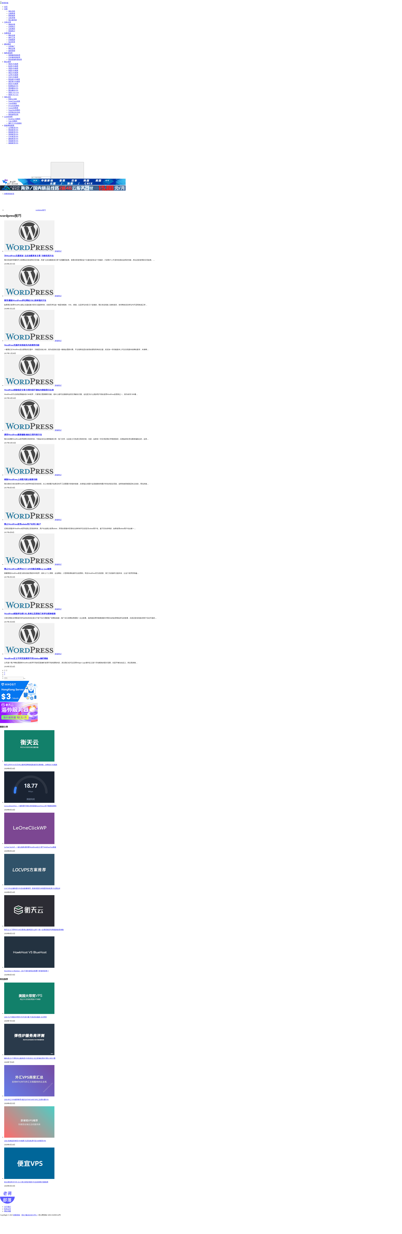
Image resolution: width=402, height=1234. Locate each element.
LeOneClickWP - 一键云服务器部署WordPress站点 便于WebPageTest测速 (30, 847)
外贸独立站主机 (14, 112)
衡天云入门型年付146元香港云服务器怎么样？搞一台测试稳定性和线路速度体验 (34, 930)
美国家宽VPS (13, 134)
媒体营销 (11, 51)
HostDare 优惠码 (14, 119)
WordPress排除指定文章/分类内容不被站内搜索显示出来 (29, 390)
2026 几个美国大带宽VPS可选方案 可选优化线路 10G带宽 (25, 1017)
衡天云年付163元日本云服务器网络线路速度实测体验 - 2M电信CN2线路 (30, 765)
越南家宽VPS (13, 139)
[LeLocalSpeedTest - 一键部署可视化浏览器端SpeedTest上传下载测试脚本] (29, 802)
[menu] (1, 1)
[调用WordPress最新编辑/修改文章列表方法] (29, 430)
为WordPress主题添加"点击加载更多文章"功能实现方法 (29, 256)
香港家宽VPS (13, 130)
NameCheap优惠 (14, 101)
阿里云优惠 (12, 99)
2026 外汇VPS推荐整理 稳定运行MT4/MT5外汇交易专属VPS (26, 1099)
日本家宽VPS (13, 136)
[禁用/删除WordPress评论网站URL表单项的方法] (29, 296)
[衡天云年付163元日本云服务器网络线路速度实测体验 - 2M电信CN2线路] (29, 761)
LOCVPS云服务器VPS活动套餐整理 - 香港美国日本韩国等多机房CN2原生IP (32, 888)
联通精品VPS (13, 86)
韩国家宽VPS (13, 132)
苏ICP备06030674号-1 (29, 1215)
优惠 (6, 9)
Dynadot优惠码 (13, 106)
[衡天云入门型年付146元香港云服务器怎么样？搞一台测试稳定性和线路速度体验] (29, 926)
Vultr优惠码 (12, 103)
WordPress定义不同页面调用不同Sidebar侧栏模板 (26, 658)
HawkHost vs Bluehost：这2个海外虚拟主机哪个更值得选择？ (26, 971)
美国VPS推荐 (13, 68)
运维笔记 (11, 26)
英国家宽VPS (13, 141)
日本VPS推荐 (13, 77)
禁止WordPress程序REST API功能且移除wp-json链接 (27, 569)
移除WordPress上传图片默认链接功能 (20, 479)
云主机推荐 (8, 117)
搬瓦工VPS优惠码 (15, 123)
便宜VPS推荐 (13, 73)
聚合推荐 (7, 62)
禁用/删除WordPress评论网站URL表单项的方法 (25, 300)
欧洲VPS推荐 (13, 66)
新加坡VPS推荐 (14, 79)
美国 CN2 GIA (13, 92)
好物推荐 (11, 40)
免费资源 (7, 33)
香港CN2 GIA (13, 95)
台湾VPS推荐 (13, 75)
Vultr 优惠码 (12, 121)
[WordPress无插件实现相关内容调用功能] (29, 341)
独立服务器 (12, 20)
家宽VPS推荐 (13, 84)
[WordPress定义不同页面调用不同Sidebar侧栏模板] (29, 654)
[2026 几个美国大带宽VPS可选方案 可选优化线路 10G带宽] (29, 1013)
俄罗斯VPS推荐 (14, 81)
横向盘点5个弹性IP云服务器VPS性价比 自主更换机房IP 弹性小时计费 (29, 1058)
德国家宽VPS (13, 143)
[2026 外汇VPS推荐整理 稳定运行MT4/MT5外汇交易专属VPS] (29, 1096)
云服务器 (11, 13)
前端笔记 (11, 31)
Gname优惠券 (13, 108)
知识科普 (11, 42)
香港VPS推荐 (13, 64)
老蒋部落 (16, 1215)
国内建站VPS (13, 90)
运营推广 (11, 46)
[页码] (24, 678)
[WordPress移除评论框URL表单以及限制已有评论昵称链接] (29, 609)
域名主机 (11, 11)
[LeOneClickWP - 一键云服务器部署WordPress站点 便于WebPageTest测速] (29, 843)
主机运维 (7, 22)
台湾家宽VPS (13, 128)
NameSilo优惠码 (14, 110)
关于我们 (7, 1207)
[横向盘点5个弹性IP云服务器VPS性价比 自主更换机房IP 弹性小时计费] (29, 1055)
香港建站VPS (13, 88)
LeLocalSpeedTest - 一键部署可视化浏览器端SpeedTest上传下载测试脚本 (30, 806)
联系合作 (7, 1209)
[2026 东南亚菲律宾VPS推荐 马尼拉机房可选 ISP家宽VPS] (29, 1137)
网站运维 (11, 48)
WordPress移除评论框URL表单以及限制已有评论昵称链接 (30, 613)
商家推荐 (11, 15)
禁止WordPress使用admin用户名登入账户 (22, 524)
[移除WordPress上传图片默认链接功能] (29, 475)
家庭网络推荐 (9, 125)
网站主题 (11, 35)
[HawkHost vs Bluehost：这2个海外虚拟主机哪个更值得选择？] (29, 967)
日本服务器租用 (14, 57)
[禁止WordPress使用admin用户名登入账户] (29, 520)
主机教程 (11, 29)
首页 (6, 7)
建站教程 (7, 44)
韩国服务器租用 (14, 55)
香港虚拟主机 (13, 114)
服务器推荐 (8, 53)
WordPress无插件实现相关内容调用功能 (21, 345)
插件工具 (11, 37)
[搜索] (67, 170)
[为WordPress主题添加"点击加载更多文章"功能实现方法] (29, 251)
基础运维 (11, 24)
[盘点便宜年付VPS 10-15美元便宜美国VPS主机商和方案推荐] (29, 1178)
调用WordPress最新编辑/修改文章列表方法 (23, 434)
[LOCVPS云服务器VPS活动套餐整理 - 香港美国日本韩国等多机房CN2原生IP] (29, 885)
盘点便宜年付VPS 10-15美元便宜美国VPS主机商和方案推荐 (26, 1182)
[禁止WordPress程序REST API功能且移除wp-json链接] (29, 564)
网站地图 (7, 1211)
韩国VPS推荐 (13, 70)
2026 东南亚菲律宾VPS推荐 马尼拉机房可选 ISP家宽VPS (25, 1141)
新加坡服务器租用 (15, 59)
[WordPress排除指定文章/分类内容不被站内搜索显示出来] (29, 385)
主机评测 (11, 18)
